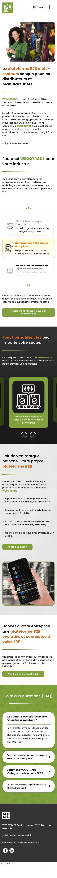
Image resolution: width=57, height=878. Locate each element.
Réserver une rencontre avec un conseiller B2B (28, 312)
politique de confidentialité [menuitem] (16, 835)
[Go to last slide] (28, 209)
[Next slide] (28, 285)
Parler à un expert (17, 546)
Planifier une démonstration (23, 674)
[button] (24, 435)
